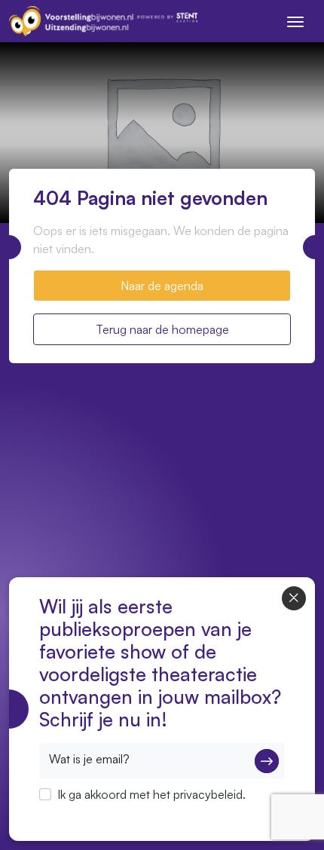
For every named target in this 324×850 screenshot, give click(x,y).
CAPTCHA (67, 813)
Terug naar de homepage (162, 329)
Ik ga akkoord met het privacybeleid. (151, 794)
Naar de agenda (162, 285)
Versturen (267, 761)
